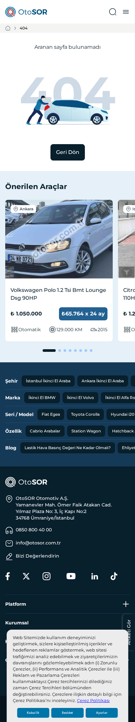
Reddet (67, 712)
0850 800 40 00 (34, 530)
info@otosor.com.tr (38, 543)
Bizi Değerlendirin (37, 556)
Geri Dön (67, 152)
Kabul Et (33, 712)
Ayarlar (101, 712)
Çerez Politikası (93, 700)
